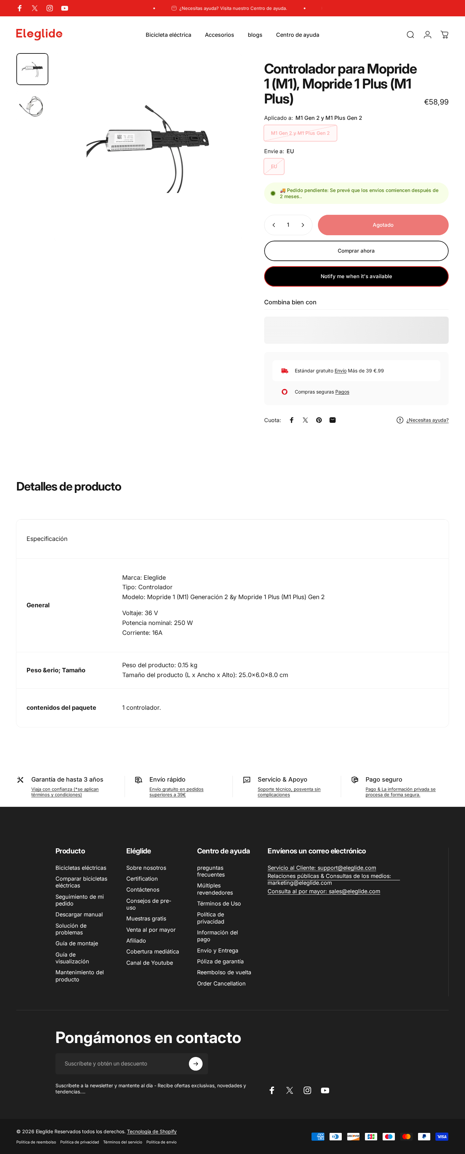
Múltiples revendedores (215, 889)
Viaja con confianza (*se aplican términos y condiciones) (65, 791)
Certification (142, 878)
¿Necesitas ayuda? (427, 420)
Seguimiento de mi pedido (79, 900)
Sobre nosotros (146, 867)
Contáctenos (142, 889)
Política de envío (161, 1142)
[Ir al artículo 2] (32, 107)
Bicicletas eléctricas (80, 867)
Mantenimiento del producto (79, 975)
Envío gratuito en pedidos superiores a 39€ (176, 791)
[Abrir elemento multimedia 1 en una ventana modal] (148, 147)
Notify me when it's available (356, 276)
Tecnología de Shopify (152, 1131)
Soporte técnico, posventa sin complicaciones (289, 791)
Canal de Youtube (149, 962)
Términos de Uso (219, 903)
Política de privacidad (210, 918)
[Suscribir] (196, 1064)
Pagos (342, 392)
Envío (341, 370)
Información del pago (217, 936)
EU (274, 166)
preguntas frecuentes (211, 871)
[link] (322, 867)
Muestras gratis (146, 918)
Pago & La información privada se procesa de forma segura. (401, 791)
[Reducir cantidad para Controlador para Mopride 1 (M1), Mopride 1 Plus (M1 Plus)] (272, 225)
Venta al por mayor (151, 929)
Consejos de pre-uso (148, 904)
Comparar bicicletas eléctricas (81, 882)
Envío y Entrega (217, 950)
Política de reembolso (36, 1142)
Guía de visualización (72, 958)
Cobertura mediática (152, 951)
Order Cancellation (221, 983)
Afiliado (136, 940)
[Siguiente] (224, 159)
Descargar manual (79, 914)
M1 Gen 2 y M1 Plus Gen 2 (300, 133)
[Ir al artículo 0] (32, 69)
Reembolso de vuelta (224, 972)
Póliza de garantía (220, 961)
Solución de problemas (70, 929)
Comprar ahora (356, 250)
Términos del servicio (122, 1142)
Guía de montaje (76, 943)
